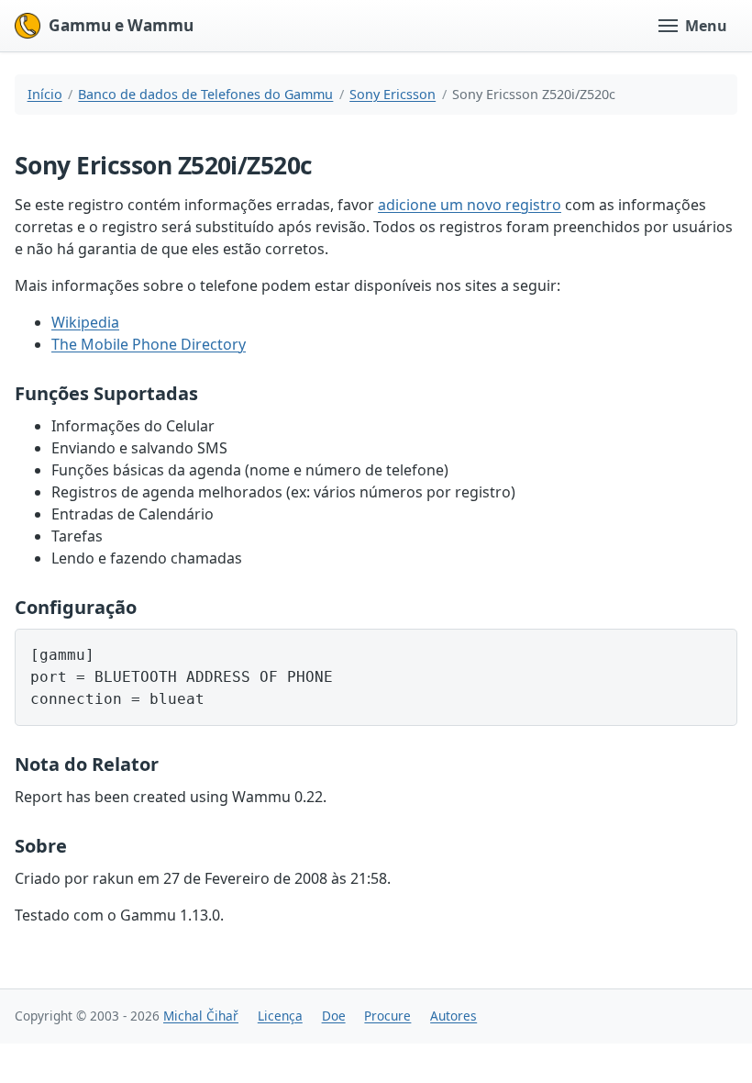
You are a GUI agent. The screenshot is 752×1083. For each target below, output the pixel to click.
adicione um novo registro (469, 205)
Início (45, 94)
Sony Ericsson (392, 94)
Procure (387, 1015)
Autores (453, 1015)
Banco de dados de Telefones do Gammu (205, 94)
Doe (334, 1015)
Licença (280, 1015)
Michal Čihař (200, 1015)
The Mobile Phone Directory (148, 344)
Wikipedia (85, 322)
